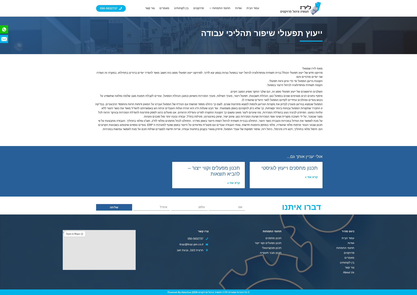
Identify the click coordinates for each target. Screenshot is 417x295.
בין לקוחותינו (181, 8)
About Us (348, 272)
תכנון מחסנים (273, 238)
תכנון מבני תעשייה (270, 252)
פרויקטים (198, 8)
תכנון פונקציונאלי (271, 248)
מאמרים (164, 8)
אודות (238, 8)
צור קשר (150, 8)
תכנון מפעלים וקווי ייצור (268, 243)
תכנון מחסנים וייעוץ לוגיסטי (289, 168)
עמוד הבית (253, 8)
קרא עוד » (311, 177)
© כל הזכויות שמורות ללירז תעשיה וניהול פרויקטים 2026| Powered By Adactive (208, 292)
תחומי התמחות (221, 8)
